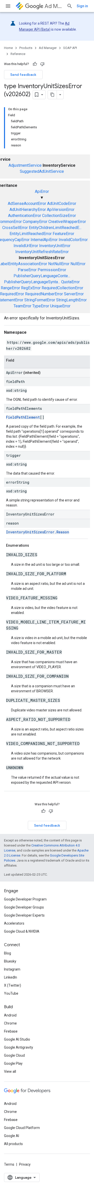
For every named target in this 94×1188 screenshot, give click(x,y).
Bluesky (10, 961)
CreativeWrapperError (67, 221)
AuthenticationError (24, 215)
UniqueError (60, 306)
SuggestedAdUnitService (42, 171)
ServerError (74, 294)
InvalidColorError (73, 239)
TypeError (40, 306)
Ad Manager (54, 6)
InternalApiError (44, 239)
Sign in (82, 6)
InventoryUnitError (54, 245)
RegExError (31, 288)
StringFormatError (39, 300)
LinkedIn (10, 977)
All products (13, 1144)
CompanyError (35, 221)
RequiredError (12, 294)
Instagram (12, 969)
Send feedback (23, 74)
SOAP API (70, 48)
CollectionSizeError (59, 215)
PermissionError (52, 269)
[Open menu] (8, 6)
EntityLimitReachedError (31, 233)
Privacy (25, 1164)
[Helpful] (35, 64)
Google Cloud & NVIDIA (21, 931)
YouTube (11, 993)
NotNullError (58, 263)
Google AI (11, 1136)
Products (25, 48)
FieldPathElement (23, 417)
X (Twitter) (12, 985)
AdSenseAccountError (27, 203)
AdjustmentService (25, 165)
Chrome (10, 1023)
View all (10, 1071)
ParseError (27, 269)
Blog (7, 953)
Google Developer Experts (24, 915)
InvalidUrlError (26, 245)
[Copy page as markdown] (52, 94)
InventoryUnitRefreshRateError (42, 251)
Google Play (13, 1063)
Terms (9, 1164)
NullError (77, 263)
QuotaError (70, 281)
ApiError (42, 191)
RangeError (10, 288)
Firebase (11, 1031)
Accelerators (14, 923)
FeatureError (63, 233)
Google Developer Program (25, 899)
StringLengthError (71, 300)
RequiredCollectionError (62, 288)
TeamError (22, 306)
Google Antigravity (18, 1047)
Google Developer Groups (24, 907)
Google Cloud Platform (22, 1128)
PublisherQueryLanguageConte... (42, 275)
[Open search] (70, 6)
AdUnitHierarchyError (28, 209)
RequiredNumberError (44, 294)
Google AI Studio (17, 1039)
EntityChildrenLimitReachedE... (55, 227)
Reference (18, 54)
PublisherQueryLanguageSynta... (32, 281)
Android (10, 1015)
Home (8, 48)
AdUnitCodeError (61, 203)
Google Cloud (14, 1055)
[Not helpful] (42, 64)
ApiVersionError (60, 209)
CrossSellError (15, 227)
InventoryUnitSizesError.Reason (37, 532)
